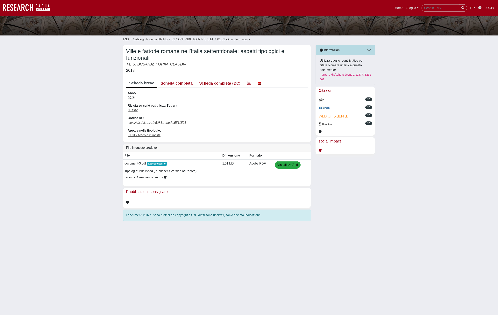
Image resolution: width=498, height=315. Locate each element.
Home (399, 8)
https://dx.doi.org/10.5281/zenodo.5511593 (157, 122)
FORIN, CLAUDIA (171, 64)
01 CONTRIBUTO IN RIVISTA (192, 39)
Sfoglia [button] (411, 8)
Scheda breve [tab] (141, 83)
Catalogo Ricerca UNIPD (150, 39)
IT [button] (471, 8)
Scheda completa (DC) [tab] (219, 83)
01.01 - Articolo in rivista (233, 39)
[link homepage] (28, 8)
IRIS (126, 39)
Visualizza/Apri (287, 164)
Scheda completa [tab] (177, 83)
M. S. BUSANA (140, 64)
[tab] (249, 83)
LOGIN (489, 8)
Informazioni (331, 50)
